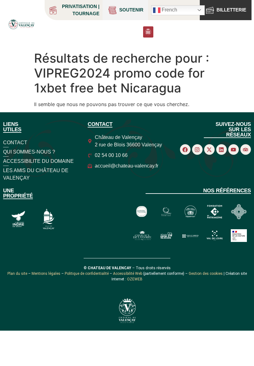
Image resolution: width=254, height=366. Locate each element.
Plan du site (17, 273)
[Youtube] (233, 149)
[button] (148, 32)
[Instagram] (197, 149)
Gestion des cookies (206, 273)
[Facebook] (185, 149)
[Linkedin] (221, 149)
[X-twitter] (209, 149)
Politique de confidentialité (87, 273)
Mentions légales (46, 273)
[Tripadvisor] (245, 149)
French (168, 9)
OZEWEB (134, 279)
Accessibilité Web (127, 273)
